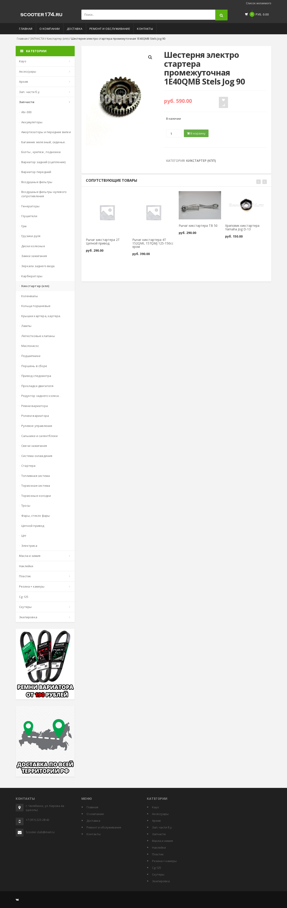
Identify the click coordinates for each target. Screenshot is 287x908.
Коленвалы (29, 296)
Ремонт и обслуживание (109, 29)
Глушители (29, 216)
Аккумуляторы (31, 122)
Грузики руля (30, 236)
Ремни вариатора (34, 406)
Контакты (145, 29)
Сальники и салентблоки (39, 436)
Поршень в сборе (34, 366)
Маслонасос (30, 346)
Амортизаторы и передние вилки (46, 132)
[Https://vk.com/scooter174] (17, 899)
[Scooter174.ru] (41, 13)
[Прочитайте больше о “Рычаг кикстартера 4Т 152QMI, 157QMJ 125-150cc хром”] (141, 196)
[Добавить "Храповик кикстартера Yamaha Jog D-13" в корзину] (234, 196)
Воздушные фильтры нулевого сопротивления (44, 194)
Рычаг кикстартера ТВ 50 (198, 225)
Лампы (26, 326)
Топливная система (35, 476)
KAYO (22, 61)
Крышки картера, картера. (41, 316)
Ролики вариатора (35, 416)
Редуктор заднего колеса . (40, 396)
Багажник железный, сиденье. (43, 142)
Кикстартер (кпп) (58, 39)
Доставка (75, 29)
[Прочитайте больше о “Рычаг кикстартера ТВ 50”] (188, 196)
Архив (23, 82)
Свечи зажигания (34, 446)
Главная (26, 29)
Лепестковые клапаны (38, 336)
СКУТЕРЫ (25, 607)
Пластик (25, 576)
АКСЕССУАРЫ (27, 71)
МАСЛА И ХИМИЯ (30, 556)
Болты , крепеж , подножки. (41, 152)
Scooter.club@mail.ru (40, 832)
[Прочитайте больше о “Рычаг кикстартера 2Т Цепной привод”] (95, 196)
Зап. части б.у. (29, 92)
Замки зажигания (34, 256)
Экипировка (28, 617)
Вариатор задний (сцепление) (43, 162)
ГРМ (24, 226)
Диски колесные (33, 246)
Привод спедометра (36, 376)
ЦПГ (23, 536)
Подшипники (30, 356)
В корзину (197, 133)
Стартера (28, 466)
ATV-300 (26, 112)
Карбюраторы (31, 276)
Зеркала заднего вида (37, 266)
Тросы (25, 506)
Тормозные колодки (36, 496)
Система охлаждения (36, 456)
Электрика (29, 546)
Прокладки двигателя (37, 386)
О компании (49, 29)
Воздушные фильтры (36, 182)
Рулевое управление (36, 426)
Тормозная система (35, 486)
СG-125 (23, 597)
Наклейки (26, 566)
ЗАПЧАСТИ (37, 39)
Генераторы (30, 206)
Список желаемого (258, 3)
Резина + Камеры (31, 586)
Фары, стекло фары (35, 516)
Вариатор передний (36, 172)
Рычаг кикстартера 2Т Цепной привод (103, 241)
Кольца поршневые (35, 306)
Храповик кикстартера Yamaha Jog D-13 (242, 227)
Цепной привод (32, 526)
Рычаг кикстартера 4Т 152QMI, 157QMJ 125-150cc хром (152, 243)
